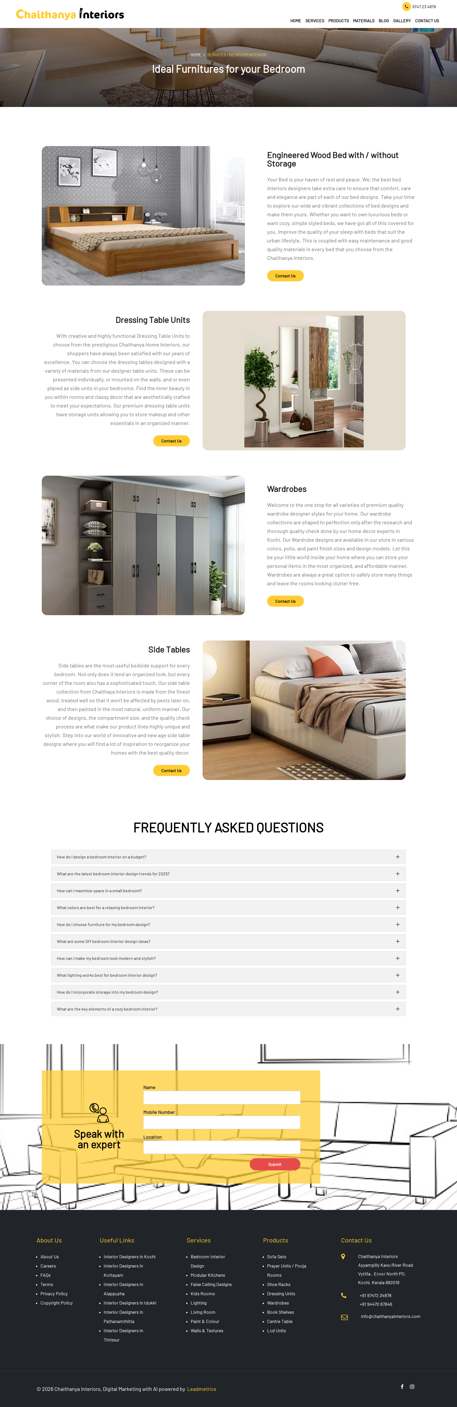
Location (152, 1137)
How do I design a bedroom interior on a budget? (101, 856)
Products (338, 20)
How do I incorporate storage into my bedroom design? (107, 991)
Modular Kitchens (208, 1275)
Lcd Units (276, 1330)
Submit (275, 1164)
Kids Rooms (203, 1293)
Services (314, 20)
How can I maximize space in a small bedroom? (99, 890)
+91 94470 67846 (376, 1304)
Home (295, 20)
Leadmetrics (201, 1389)
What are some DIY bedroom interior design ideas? (103, 941)
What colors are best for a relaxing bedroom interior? (105, 907)
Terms (46, 1284)
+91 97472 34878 (375, 1295)
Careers (48, 1266)
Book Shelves (280, 1312)
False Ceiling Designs (211, 1284)
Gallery (402, 20)
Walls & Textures (207, 1330)
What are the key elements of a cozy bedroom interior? (107, 1008)
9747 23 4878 (424, 6)
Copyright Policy (56, 1303)
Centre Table (280, 1321)
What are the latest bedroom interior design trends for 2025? (113, 873)
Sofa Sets (276, 1256)
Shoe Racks (278, 1284)
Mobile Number (159, 1112)
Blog (384, 20)
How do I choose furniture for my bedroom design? (103, 924)
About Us (49, 1256)
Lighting (199, 1303)
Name (149, 1087)
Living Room (203, 1312)
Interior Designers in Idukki (130, 1303)
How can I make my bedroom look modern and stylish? (106, 958)
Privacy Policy (54, 1293)
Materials (363, 20)
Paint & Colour (205, 1321)
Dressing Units (281, 1293)
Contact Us (427, 20)
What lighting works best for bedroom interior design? (107, 975)
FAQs (45, 1275)
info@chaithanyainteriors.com (391, 1316)
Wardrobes (278, 1303)
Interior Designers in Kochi (130, 1256)
